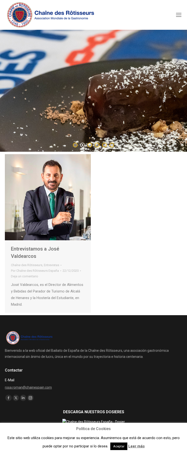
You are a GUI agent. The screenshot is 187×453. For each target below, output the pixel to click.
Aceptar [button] (118, 446)
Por (35, 270)
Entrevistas (51, 265)
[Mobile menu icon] (178, 14)
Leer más (136, 446)
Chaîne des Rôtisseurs (26, 265)
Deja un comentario (24, 276)
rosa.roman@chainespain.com (28, 387)
